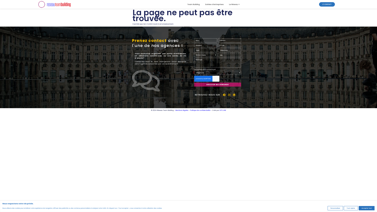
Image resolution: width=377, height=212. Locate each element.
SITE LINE (223, 110)
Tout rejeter (351, 208)
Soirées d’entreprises (214, 4)
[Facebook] (224, 94)
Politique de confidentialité (200, 110)
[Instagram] (229, 94)
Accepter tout (367, 208)
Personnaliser (335, 208)
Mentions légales (181, 110)
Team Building (193, 4)
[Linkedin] (234, 94)
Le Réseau (233, 4)
